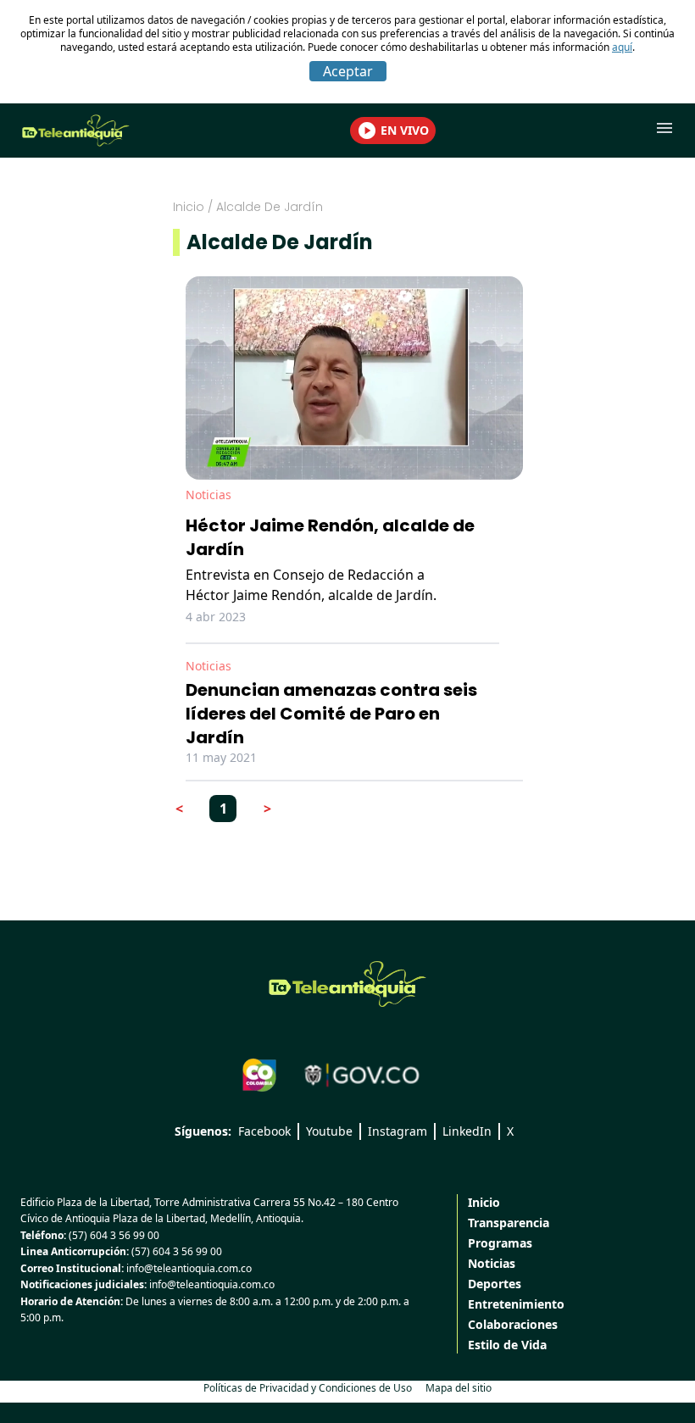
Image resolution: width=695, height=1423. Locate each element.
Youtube (329, 1131)
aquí (622, 47)
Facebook (264, 1131)
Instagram (397, 1131)
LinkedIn (467, 1131)
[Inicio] (347, 984)
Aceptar (348, 71)
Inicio (188, 206)
